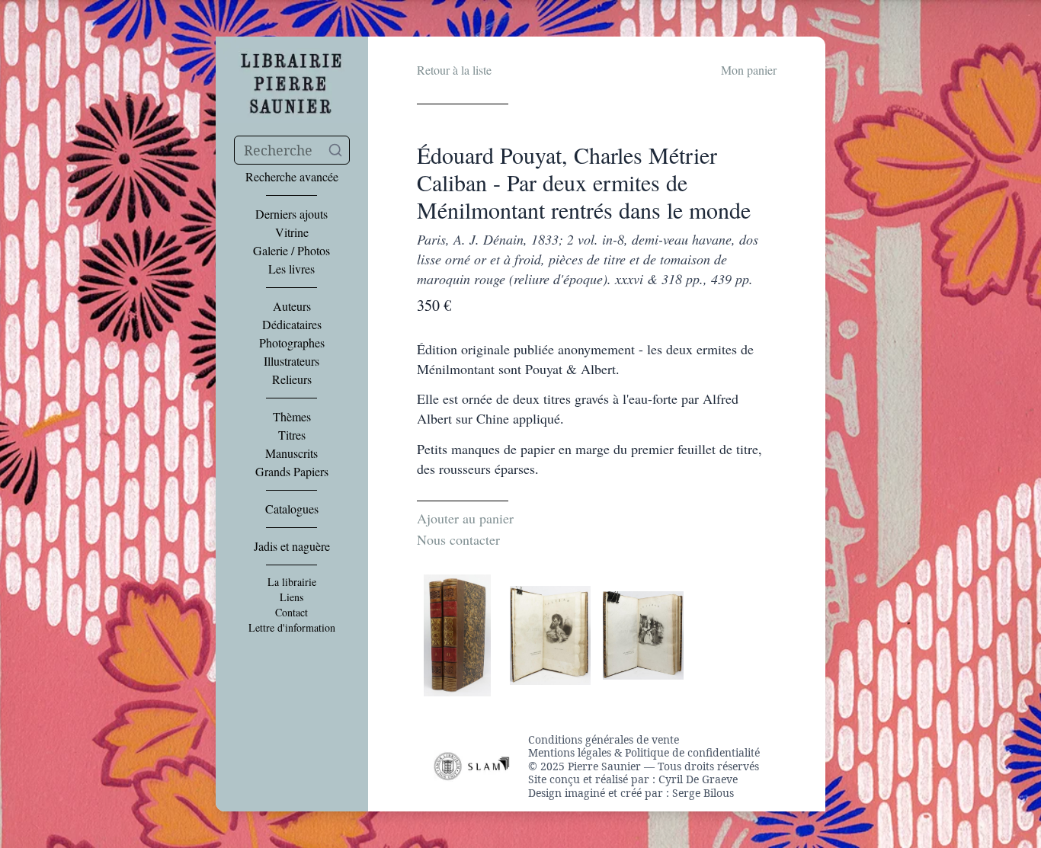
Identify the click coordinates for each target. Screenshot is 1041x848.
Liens (291, 597)
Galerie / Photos (291, 251)
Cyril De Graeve (698, 779)
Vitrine (292, 232)
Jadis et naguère (292, 546)
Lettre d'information (291, 627)
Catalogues (292, 509)
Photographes (292, 343)
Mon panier (749, 70)
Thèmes (292, 417)
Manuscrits (291, 453)
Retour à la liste (454, 70)
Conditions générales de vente (603, 740)
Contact (291, 612)
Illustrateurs (291, 361)
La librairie (291, 582)
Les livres (291, 269)
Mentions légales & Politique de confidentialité (644, 753)
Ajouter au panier (465, 518)
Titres (292, 435)
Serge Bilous (703, 793)
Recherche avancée (291, 177)
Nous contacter (458, 539)
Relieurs (292, 379)
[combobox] (292, 150)
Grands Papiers (291, 472)
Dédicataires (292, 324)
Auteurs (292, 306)
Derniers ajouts (291, 214)
